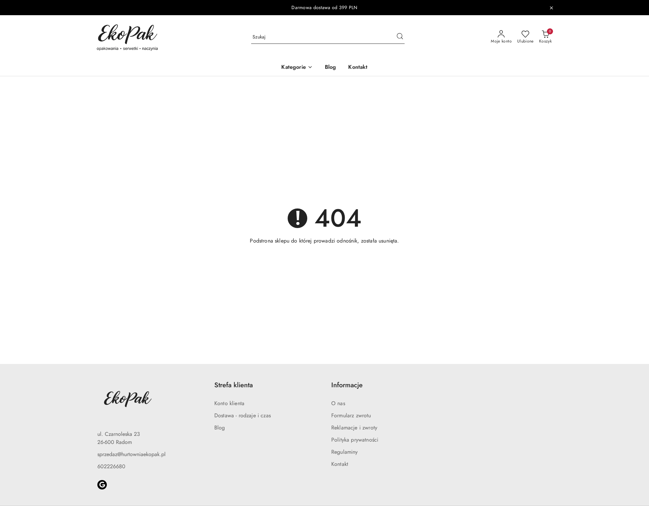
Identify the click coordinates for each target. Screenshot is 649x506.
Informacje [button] (347, 385)
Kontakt (339, 464)
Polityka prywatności (354, 440)
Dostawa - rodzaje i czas (242, 415)
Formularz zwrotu (351, 415)
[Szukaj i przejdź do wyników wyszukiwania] (400, 37)
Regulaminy (344, 452)
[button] (297, 67)
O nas (338, 403)
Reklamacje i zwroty (354, 427)
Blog (219, 427)
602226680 (111, 466)
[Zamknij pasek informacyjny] (551, 8)
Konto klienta (229, 403)
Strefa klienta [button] (233, 385)
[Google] (102, 484)
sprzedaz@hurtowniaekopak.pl (131, 454)
